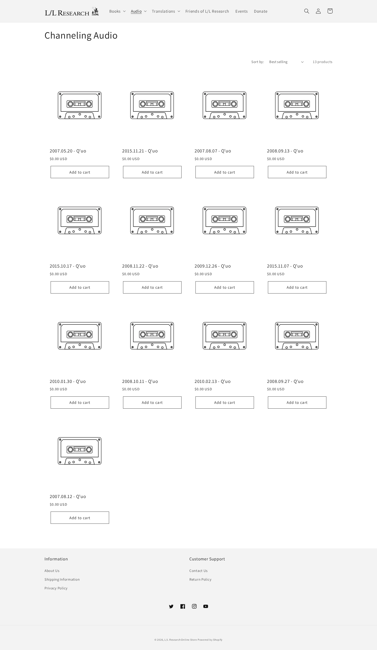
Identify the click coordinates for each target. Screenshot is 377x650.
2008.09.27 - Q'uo (285, 381)
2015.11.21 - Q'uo (140, 151)
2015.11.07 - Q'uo (285, 266)
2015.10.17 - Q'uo (68, 266)
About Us (52, 570)
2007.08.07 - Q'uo (213, 151)
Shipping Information (62, 579)
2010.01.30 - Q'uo (68, 381)
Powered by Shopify (210, 639)
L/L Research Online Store (181, 639)
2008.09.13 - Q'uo (285, 151)
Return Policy (200, 579)
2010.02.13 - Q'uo (213, 381)
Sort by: (257, 61)
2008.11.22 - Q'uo (140, 266)
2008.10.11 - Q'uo (140, 381)
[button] (117, 11)
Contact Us (198, 570)
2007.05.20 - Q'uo (68, 151)
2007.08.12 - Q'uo (68, 496)
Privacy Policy (56, 588)
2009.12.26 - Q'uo (213, 266)
